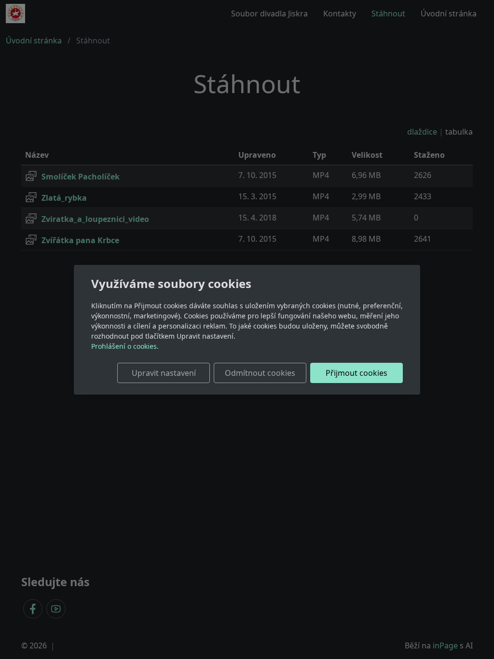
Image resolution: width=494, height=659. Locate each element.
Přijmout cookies (356, 373)
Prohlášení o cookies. (125, 346)
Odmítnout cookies (260, 373)
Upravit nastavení (164, 373)
